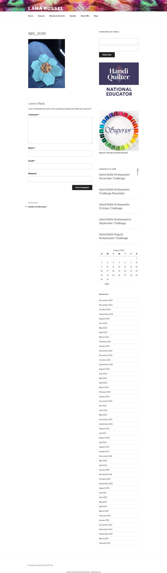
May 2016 (103, 461)
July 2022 (102, 406)
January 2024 (104, 346)
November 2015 (105, 474)
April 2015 (103, 506)
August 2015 (104, 488)
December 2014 (105, 525)
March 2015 (104, 511)
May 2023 (103, 378)
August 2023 (104, 369)
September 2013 (106, 534)
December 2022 (105, 401)
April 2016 (103, 465)
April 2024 (103, 332)
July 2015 (102, 493)
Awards (73, 16)
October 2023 (104, 360)
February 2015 (105, 516)
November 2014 (105, 529)
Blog (96, 16)
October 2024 (105, 309)
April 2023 (103, 383)
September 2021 (106, 424)
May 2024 (103, 328)
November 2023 (105, 355)
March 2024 (104, 337)
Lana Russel (46, 8)
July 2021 (102, 433)
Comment (33, 115)
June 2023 (103, 374)
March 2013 (103, 538)
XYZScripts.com (95, 572)
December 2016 (105, 456)
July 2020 (103, 442)
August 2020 (104, 438)
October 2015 (104, 479)
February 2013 (104, 543)
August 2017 (104, 447)
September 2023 (106, 364)
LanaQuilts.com (107, 169)
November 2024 (105, 305)
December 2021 (105, 419)
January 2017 (104, 451)
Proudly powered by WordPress (40, 565)
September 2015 (106, 483)
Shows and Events (57, 16)
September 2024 (106, 314)
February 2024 (105, 342)
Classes (41, 16)
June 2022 (103, 410)
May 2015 (103, 502)
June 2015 (103, 497)
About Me (85, 16)
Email (31, 161)
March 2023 (104, 387)
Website (32, 173)
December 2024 (105, 300)
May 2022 (103, 415)
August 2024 (104, 319)
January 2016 (104, 470)
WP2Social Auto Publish (74, 572)
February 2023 (105, 392)
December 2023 (105, 351)
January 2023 (104, 397)
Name (31, 148)
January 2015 (104, 520)
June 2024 (103, 323)
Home (30, 16)
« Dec (107, 284)
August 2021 (104, 428)
